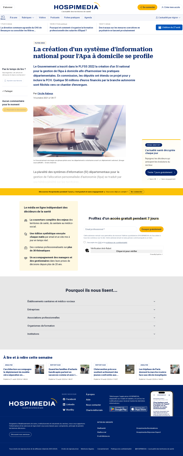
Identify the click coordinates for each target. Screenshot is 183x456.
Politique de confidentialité (121, 449)
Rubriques (26, 17)
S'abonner (7, 7)
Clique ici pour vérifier (126, 251)
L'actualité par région (168, 17)
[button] (91, 191)
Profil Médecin (103, 436)
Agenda (88, 17)
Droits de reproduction (70, 449)
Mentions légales (87, 449)
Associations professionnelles (43, 317)
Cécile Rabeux (45, 93)
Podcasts (54, 17)
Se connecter (136, 192)
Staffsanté (101, 428)
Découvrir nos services (20, 434)
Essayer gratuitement (151, 229)
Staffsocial (101, 432)
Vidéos (42, 17)
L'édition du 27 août (171, 27)
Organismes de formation (41, 325)
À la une (13, 17)
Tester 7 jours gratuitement (159, 172)
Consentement (103, 449)
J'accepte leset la (107, 243)
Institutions (33, 334)
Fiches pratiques (72, 17)
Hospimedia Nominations (147, 428)
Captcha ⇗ (156, 254)
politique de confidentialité (116, 243)
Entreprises (33, 309)
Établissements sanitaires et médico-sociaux (51, 301)
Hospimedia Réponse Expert (148, 432)
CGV (100, 243)
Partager (9, 91)
